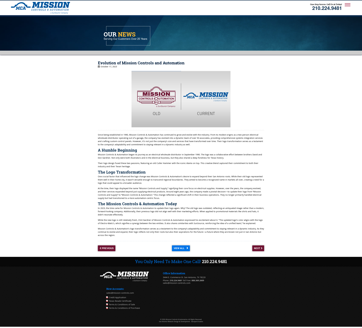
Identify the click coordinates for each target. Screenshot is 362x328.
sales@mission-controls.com (176, 283)
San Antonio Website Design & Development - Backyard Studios (181, 322)
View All (179, 249)
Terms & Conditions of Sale (122, 304)
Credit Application (117, 297)
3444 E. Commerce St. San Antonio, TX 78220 (184, 277)
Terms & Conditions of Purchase (124, 308)
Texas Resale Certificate (120, 301)
